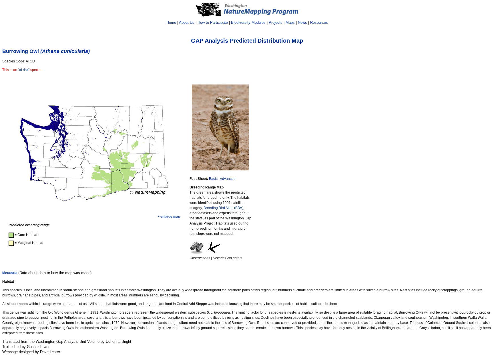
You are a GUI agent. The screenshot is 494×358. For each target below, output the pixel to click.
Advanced (228, 179)
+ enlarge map (169, 217)
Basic (213, 179)
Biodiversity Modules (248, 22)
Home (171, 22)
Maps (290, 22)
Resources (319, 22)
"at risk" (23, 70)
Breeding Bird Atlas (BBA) (223, 208)
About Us (186, 22)
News (302, 22)
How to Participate (213, 22)
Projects (275, 22)
